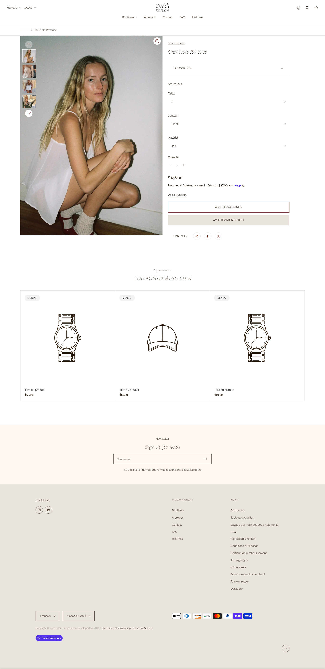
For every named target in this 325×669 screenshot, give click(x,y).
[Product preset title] (67, 338)
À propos (178, 517)
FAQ (174, 531)
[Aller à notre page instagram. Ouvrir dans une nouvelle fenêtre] (39, 510)
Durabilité (237, 588)
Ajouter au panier (228, 207)
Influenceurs (238, 567)
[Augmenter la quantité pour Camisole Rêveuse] (183, 165)
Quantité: (173, 157)
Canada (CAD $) (77, 616)
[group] (29, 56)
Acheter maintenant (228, 220)
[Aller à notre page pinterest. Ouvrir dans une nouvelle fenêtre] (48, 510)
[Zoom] (157, 41)
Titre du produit (34, 389)
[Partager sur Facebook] (207, 236)
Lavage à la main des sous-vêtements (254, 524)
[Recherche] (307, 8)
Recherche (237, 510)
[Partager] (197, 236)
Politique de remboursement (249, 553)
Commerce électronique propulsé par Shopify (127, 628)
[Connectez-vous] (298, 8)
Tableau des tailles (242, 517)
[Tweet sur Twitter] (218, 236)
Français (12, 7)
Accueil (25, 30)
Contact (177, 524)
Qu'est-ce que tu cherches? (248, 574)
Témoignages (239, 560)
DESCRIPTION (182, 68)
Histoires (177, 538)
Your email (123, 459)
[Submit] (206, 459)
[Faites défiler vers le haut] (285, 648)
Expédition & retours (243, 538)
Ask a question (177, 194)
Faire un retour (240, 581)
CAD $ (28, 7)
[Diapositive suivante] (28, 113)
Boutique (177, 510)
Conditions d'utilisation (244, 546)
